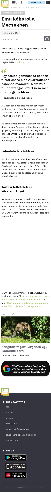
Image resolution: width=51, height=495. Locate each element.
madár (31, 8)
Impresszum (11, 424)
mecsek (41, 8)
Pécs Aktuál (23, 62)
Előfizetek (36, 2)
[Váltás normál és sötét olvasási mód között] (21, 2)
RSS (7, 407)
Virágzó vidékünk (13, 13)
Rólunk (9, 418)
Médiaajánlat (12, 441)
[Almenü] (14, 2)
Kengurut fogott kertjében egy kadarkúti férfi (24, 349)
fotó (23, 8)
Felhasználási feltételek (18, 429)
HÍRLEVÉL (10, 413)
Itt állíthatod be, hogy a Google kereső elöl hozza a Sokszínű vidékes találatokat (29, 369)
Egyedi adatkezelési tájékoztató (22, 435)
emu (15, 8)
